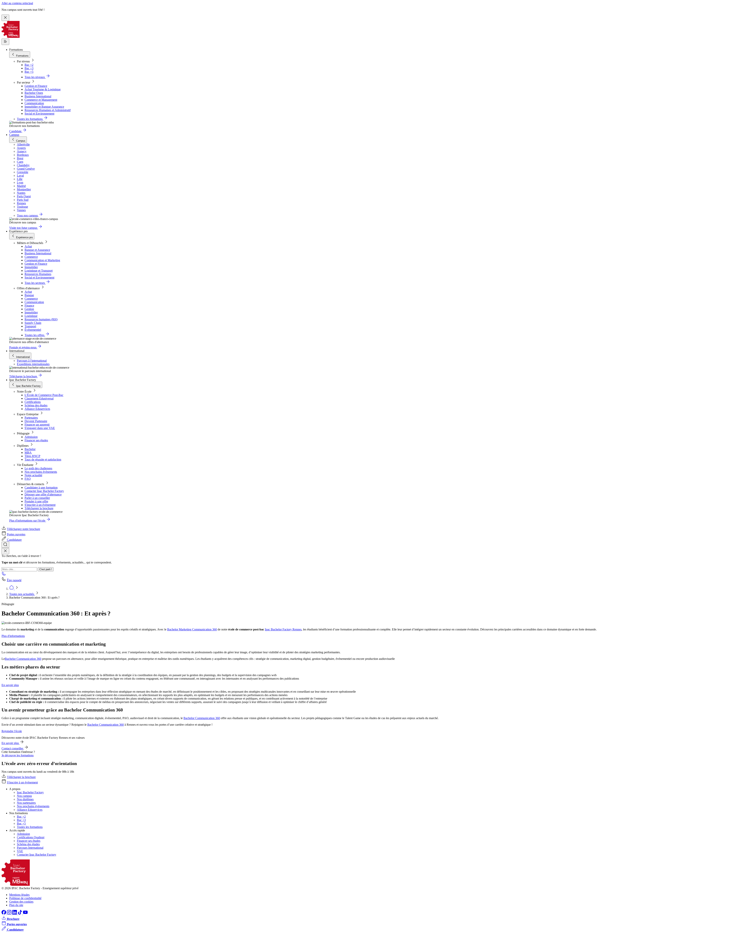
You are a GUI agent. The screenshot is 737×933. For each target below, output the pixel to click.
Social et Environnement (39, 113)
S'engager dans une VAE (40, 428)
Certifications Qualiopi (30, 837)
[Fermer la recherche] (5, 551)
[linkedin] (15, 913)
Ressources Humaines (38, 274)
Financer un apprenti (37, 424)
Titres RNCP (32, 456)
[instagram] (9, 913)
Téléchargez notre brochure (23, 529)
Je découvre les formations (18, 755)
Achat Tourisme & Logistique (43, 89)
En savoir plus (10, 685)
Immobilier (31, 267)
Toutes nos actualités (22, 594)
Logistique (31, 316)
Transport (30, 326)
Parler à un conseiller (37, 498)
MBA (28, 452)
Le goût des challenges (38, 468)
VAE (20, 851)
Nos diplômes (25, 799)
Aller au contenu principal (17, 3)
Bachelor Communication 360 (23, 658)
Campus (14, 134)
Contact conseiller (13, 748)
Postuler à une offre (36, 501)
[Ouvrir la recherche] (5, 545)
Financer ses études (36, 440)
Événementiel (33, 329)
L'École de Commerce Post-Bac (44, 395)
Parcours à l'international (32, 360)
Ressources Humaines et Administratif (48, 110)
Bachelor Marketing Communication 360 (192, 629)
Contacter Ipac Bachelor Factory (44, 491)
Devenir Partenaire (36, 421)
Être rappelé (14, 580)
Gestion (29, 309)
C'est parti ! (45, 569)
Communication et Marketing (42, 260)
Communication (34, 103)
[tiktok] (20, 913)
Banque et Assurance (37, 249)
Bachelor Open (34, 92)
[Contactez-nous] (4, 575)
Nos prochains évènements (41, 471)
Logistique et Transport (39, 270)
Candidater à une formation (41, 487)
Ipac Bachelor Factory (30, 792)
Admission (31, 436)
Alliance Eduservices (37, 408)
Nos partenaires (26, 802)
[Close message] (5, 18)
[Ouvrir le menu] (5, 42)
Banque (29, 295)
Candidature (14, 539)
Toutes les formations (30, 827)
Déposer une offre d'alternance (43, 494)
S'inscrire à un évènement (40, 504)
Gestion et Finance (36, 86)
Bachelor (30, 449)
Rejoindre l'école (12, 731)
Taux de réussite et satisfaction (43, 459)
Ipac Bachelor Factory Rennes (283, 629)
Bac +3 (29, 68)
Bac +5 (29, 71)
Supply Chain (33, 322)
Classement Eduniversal (39, 398)
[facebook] (4, 913)
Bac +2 (29, 64)
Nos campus (24, 795)
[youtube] (25, 913)
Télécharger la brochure (39, 508)
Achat (28, 246)
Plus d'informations (13, 636)
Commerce (31, 256)
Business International (38, 96)
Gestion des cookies (21, 901)
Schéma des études (36, 405)
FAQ (28, 478)
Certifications (33, 402)
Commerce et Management (41, 99)
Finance (29, 305)
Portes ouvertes (16, 534)
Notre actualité (33, 475)
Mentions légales (19, 894)
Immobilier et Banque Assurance (44, 106)
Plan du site (16, 905)
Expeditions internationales (33, 364)
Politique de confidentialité (25, 898)
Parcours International (30, 847)
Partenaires (31, 417)
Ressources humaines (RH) (41, 319)
